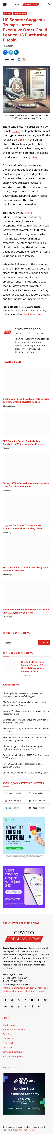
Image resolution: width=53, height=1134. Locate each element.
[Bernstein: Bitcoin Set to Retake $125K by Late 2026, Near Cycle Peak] (26, 593)
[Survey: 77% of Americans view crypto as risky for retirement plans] (26, 466)
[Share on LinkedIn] (16, 52)
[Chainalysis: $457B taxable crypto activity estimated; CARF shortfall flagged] (26, 382)
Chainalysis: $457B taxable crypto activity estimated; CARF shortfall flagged (26, 400)
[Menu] (5, 4)
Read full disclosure (33, 313)
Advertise (7, 1034)
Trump (16, 131)
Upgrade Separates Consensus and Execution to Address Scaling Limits (22, 527)
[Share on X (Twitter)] (10, 52)
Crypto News (20, 13)
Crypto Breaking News (28, 328)
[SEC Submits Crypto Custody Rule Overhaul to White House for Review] (26, 424)
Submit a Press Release (14, 1029)
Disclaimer (8, 1047)
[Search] (48, 4)
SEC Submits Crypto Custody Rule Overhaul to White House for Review (23, 443)
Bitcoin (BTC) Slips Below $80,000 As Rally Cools (25, 772)
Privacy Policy (9, 1043)
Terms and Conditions (13, 1052)
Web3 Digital (18, 1130)
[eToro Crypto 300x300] (24, 858)
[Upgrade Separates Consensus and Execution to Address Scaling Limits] (26, 508)
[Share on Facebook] (5, 52)
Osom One (30, 1130)
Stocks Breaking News (13, 1056)
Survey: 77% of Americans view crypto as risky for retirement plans (26, 485)
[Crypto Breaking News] (26, 4)
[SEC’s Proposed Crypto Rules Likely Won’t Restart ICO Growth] (26, 550)
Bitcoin (7, 13)
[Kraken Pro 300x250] (24, 907)
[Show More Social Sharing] (21, 52)
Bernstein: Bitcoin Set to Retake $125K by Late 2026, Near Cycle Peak (26, 611)
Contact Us (8, 1038)
